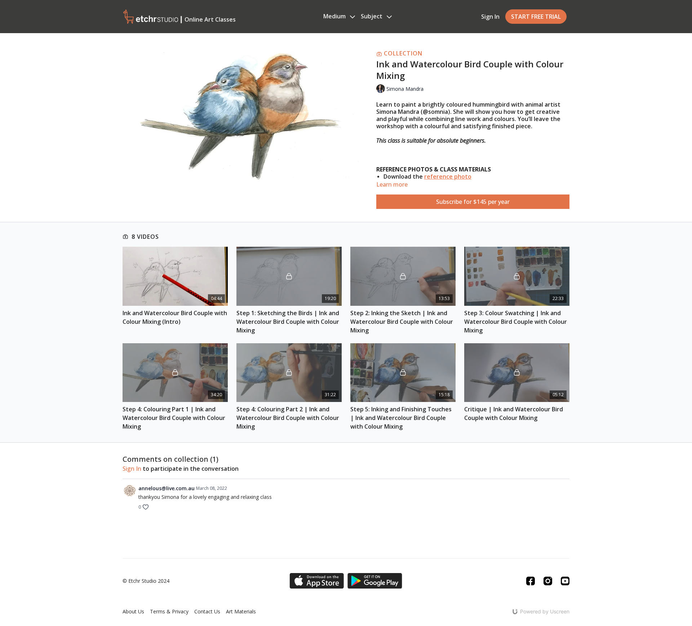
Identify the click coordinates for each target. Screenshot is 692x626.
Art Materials (241, 611)
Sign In (490, 17)
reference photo (447, 176)
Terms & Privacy (169, 611)
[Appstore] (316, 581)
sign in (132, 469)
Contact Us (207, 611)
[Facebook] (530, 581)
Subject (372, 16)
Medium (335, 16)
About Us (133, 611)
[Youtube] (565, 581)
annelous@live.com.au (166, 488)
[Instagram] (548, 581)
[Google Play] (375, 581)
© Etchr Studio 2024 (146, 580)
